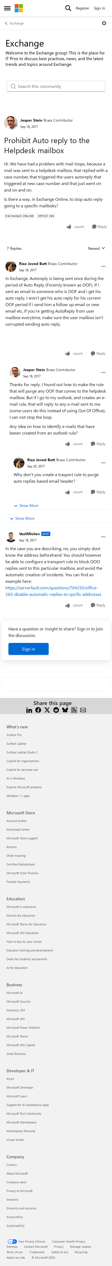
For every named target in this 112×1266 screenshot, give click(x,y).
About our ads (16, 1257)
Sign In (99, 8)
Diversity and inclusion (21, 1208)
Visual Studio (15, 1140)
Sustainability (15, 1226)
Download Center (18, 829)
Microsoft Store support (22, 838)
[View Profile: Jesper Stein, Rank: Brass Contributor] (11, 123)
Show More (28, 505)
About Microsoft (17, 1173)
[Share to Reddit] (56, 709)
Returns (12, 847)
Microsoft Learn (17, 1096)
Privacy (58, 1247)
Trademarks (37, 1252)
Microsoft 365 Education (23, 933)
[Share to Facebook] (38, 709)
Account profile (16, 821)
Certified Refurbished (21, 864)
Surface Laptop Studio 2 (22, 752)
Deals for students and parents (27, 959)
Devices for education (21, 915)
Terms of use (15, 1252)
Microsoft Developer (20, 1087)
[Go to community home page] (19, 8)
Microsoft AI (15, 993)
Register (82, 8)
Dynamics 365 (16, 1010)
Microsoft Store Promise (22, 873)
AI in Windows (16, 778)
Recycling (81, 1252)
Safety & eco (59, 1252)
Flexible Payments (18, 882)
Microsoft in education (21, 907)
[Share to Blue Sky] (65, 709)
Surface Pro (14, 735)
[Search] (68, 8)
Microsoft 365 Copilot (21, 1045)
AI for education (17, 968)
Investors (12, 1199)
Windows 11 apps (18, 796)
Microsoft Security (18, 1001)
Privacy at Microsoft (20, 1191)
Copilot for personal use (22, 770)
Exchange (17, 23)
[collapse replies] (56, 259)
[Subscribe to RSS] (74, 709)
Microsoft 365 (16, 1019)
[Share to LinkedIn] (29, 709)
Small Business (16, 1054)
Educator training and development (30, 950)
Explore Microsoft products (24, 787)
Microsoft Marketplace (21, 1122)
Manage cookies (80, 1247)
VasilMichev (29, 533)
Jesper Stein (31, 120)
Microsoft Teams (17, 1036)
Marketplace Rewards (21, 1131)
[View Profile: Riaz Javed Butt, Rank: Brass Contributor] (10, 266)
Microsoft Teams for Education (26, 924)
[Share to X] (47, 709)
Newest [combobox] (96, 248)
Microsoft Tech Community (24, 1113)
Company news (16, 1182)
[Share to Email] (83, 709)
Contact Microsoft (36, 1247)
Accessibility (15, 1217)
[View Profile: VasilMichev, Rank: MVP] (10, 536)
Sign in (28, 649)
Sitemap (12, 1247)
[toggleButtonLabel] (104, 23)
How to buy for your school (24, 942)
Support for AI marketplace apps (28, 1105)
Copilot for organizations (23, 761)
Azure (10, 1079)
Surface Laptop (16, 743)
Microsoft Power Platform (23, 1027)
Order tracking (16, 856)
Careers (12, 1165)
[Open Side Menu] (7, 8)
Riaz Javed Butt (33, 263)
